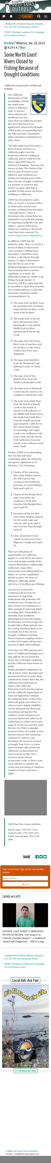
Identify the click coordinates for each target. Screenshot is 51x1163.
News (23, 48)
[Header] (25, 6)
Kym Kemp (9, 43)
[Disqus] (25, 1109)
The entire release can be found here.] (25, 234)
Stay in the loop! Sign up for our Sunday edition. (23, 871)
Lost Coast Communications (25, 1151)
